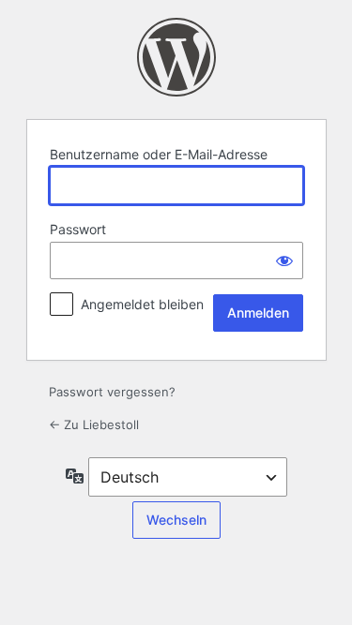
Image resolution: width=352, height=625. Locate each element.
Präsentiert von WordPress (176, 57)
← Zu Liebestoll (94, 424)
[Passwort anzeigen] (284, 260)
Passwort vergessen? (112, 391)
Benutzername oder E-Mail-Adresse (159, 154)
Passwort (78, 229)
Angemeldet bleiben (142, 304)
